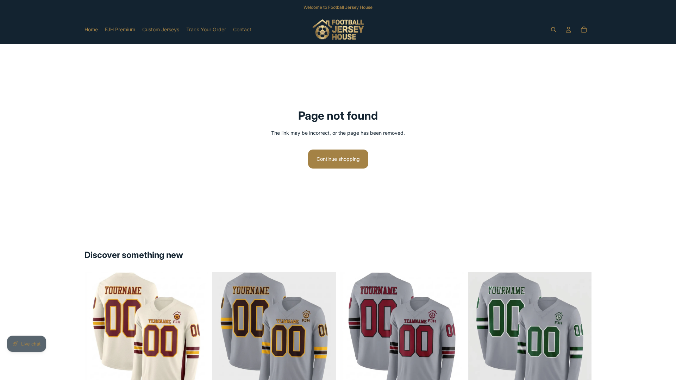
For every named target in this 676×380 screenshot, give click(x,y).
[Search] (553, 29)
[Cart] (584, 29)
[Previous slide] (95, 334)
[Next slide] (197, 334)
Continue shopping (338, 159)
